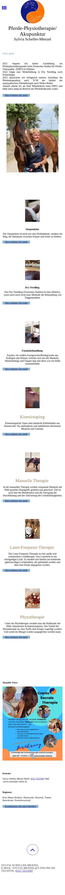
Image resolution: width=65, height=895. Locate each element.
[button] (32, 849)
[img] (32, 11)
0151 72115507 (37, 779)
